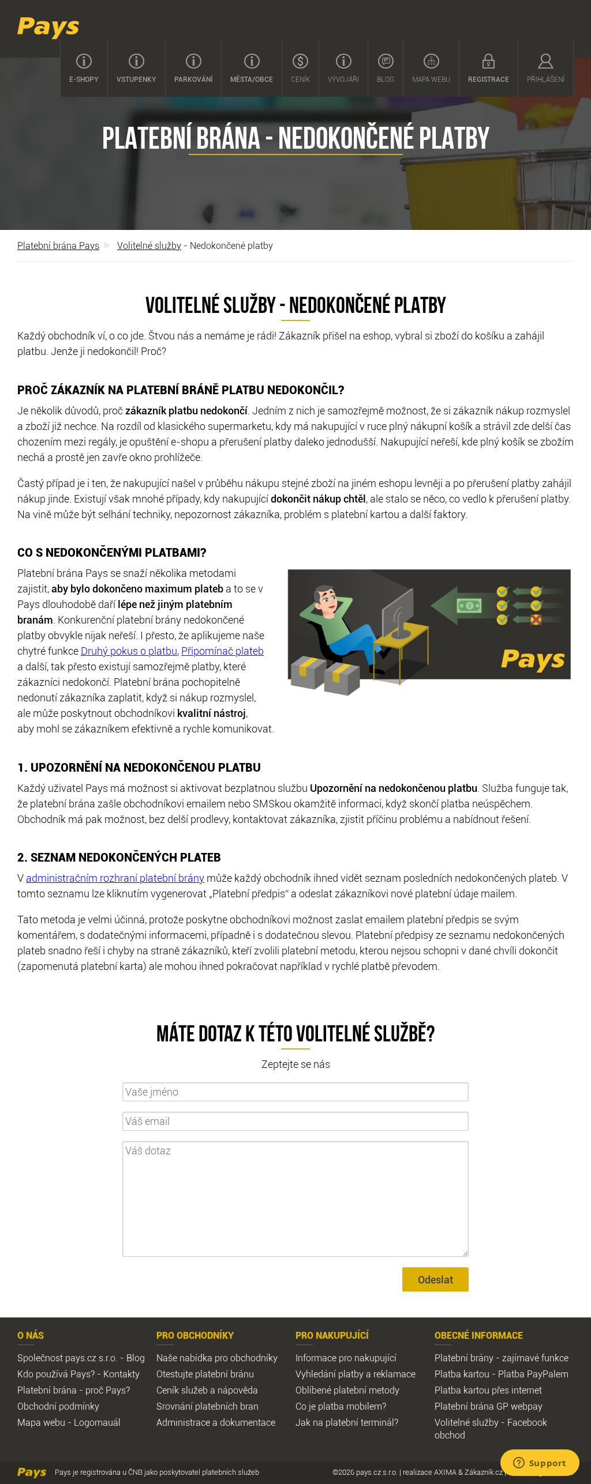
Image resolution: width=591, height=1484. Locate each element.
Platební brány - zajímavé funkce (501, 1357)
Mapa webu (431, 79)
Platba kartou (462, 1374)
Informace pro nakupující (346, 1357)
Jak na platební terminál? (347, 1422)
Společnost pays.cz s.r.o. (67, 1357)
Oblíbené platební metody (347, 1390)
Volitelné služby (149, 245)
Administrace (183, 1422)
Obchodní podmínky (58, 1406)
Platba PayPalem (533, 1374)
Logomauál (97, 1422)
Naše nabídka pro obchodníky (217, 1357)
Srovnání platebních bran (207, 1406)
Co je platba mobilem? (341, 1406)
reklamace (394, 1374)
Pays (48, 28)
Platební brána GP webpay (489, 1406)
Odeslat (435, 1279)
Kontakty (121, 1374)
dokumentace (247, 1422)
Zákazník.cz (484, 1472)
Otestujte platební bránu (205, 1374)
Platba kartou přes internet (488, 1390)
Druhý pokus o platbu (129, 651)
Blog (385, 79)
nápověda (238, 1390)
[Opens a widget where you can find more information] (539, 1463)
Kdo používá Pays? (56, 1374)
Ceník (300, 79)
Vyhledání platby (330, 1374)
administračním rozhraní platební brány (115, 878)
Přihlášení (545, 79)
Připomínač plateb (222, 651)
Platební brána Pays (58, 245)
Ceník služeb (182, 1390)
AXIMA (445, 1472)
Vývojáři (343, 79)
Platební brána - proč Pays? (73, 1390)
